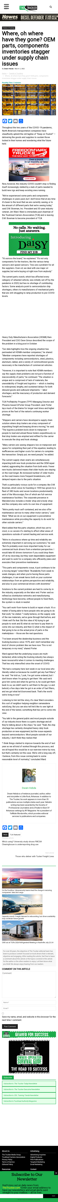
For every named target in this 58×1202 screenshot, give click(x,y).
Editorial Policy (7, 1164)
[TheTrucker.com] (27, 8)
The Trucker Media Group (11, 1155)
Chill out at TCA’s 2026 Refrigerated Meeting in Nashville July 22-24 (27, 942)
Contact (33, 1169)
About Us (5, 1151)
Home (4, 73)
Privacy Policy (7, 1160)
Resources (6, 1169)
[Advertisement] (29, 317)
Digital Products (36, 1157)
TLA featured (15, 835)
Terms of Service (8, 1162)
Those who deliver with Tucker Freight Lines (34, 856)
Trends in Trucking (8, 28)
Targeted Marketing (37, 1162)
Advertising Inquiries (38, 1155)
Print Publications (36, 1160)
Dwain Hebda (8, 69)
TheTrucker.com (11, 1187)
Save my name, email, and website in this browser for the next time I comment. (29, 1018)
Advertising (34, 1151)
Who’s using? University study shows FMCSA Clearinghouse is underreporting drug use (22, 843)
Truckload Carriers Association (13, 1157)
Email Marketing (36, 1164)
